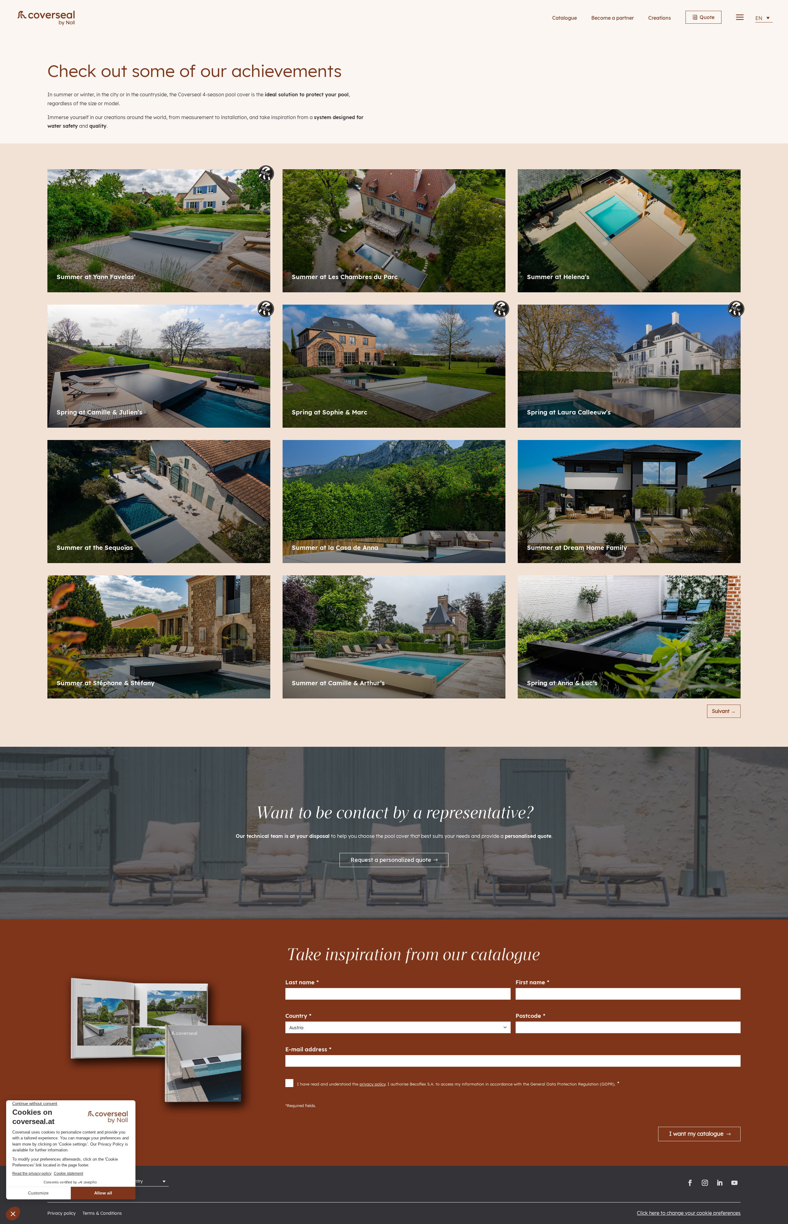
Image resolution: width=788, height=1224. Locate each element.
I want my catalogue (696, 1133)
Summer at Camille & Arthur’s (338, 683)
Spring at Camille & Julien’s (99, 412)
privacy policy (372, 1084)
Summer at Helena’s (558, 277)
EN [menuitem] (758, 18)
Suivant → (724, 711)
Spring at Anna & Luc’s (562, 683)
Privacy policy (61, 1213)
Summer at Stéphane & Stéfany (106, 683)
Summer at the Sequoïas (95, 547)
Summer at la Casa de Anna (335, 547)
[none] (764, 18)
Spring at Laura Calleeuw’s (569, 412)
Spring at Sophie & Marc (329, 412)
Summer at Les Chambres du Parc (345, 277)
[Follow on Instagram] (705, 1183)
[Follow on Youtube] (734, 1183)
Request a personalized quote (391, 859)
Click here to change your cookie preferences (689, 1213)
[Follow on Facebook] (690, 1183)
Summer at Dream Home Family (577, 547)
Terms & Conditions (102, 1213)
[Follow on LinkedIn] (720, 1183)
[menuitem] (764, 18)
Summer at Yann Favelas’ (96, 277)
